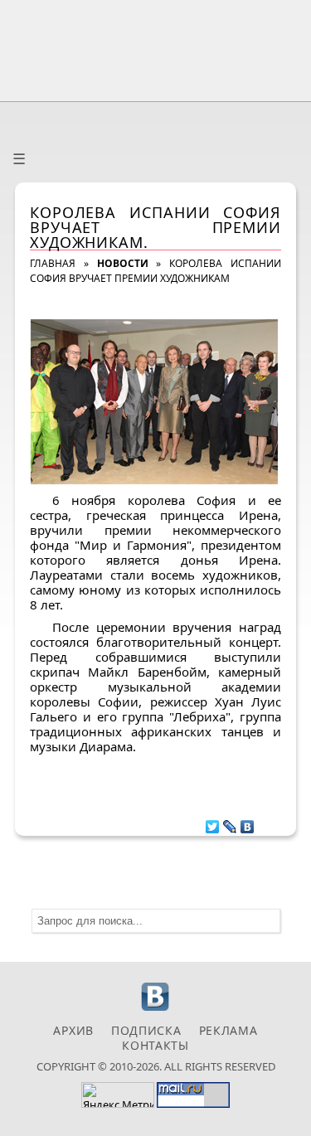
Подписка (146, 1030)
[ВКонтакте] (247, 822)
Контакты (155, 1045)
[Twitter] (212, 822)
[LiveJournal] (230, 822)
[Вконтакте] (155, 1009)
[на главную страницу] (156, 47)
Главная (52, 263)
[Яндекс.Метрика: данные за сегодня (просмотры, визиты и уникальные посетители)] (117, 1095)
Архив (73, 1030)
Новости (122, 263)
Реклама (228, 1030)
